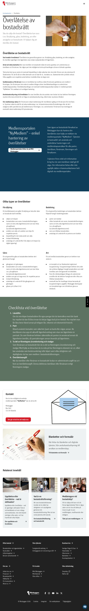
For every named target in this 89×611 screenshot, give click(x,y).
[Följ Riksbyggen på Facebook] (45, 593)
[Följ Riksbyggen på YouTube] (53, 593)
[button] (84, 606)
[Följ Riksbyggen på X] (61, 593)
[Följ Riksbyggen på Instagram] (49, 593)
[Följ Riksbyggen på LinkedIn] (57, 593)
